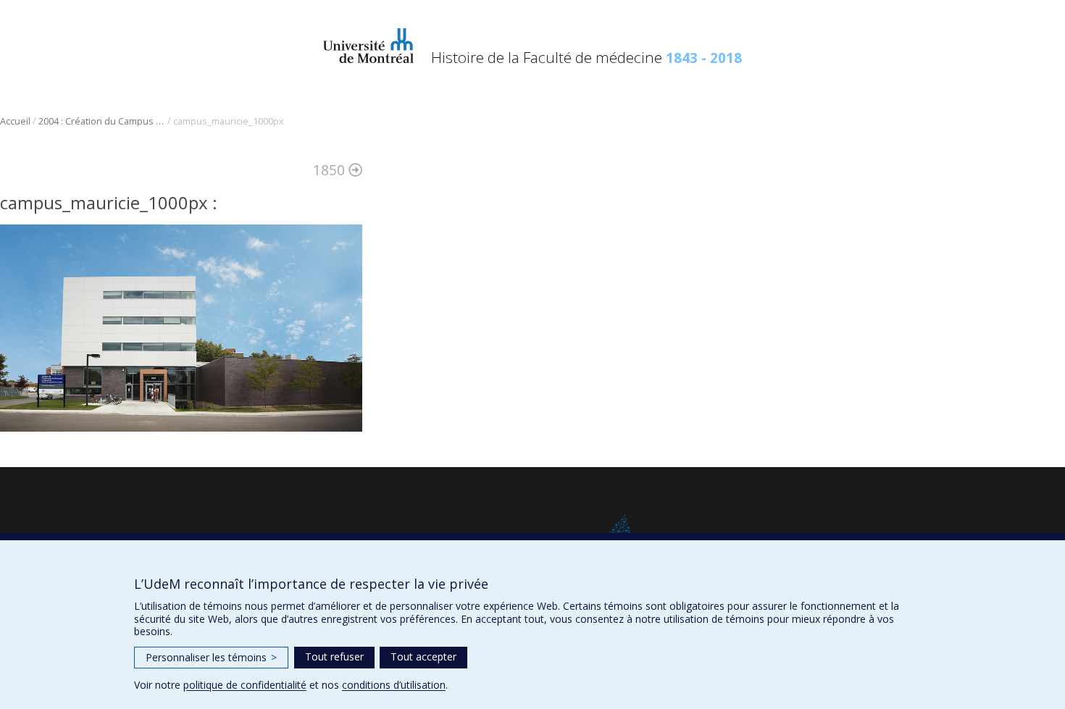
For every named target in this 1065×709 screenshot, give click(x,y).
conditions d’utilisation (394, 685)
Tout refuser (334, 656)
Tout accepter (423, 656)
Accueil (15, 121)
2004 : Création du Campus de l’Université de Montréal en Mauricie (101, 121)
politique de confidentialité (244, 685)
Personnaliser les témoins (211, 657)
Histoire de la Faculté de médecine (586, 57)
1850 (330, 170)
